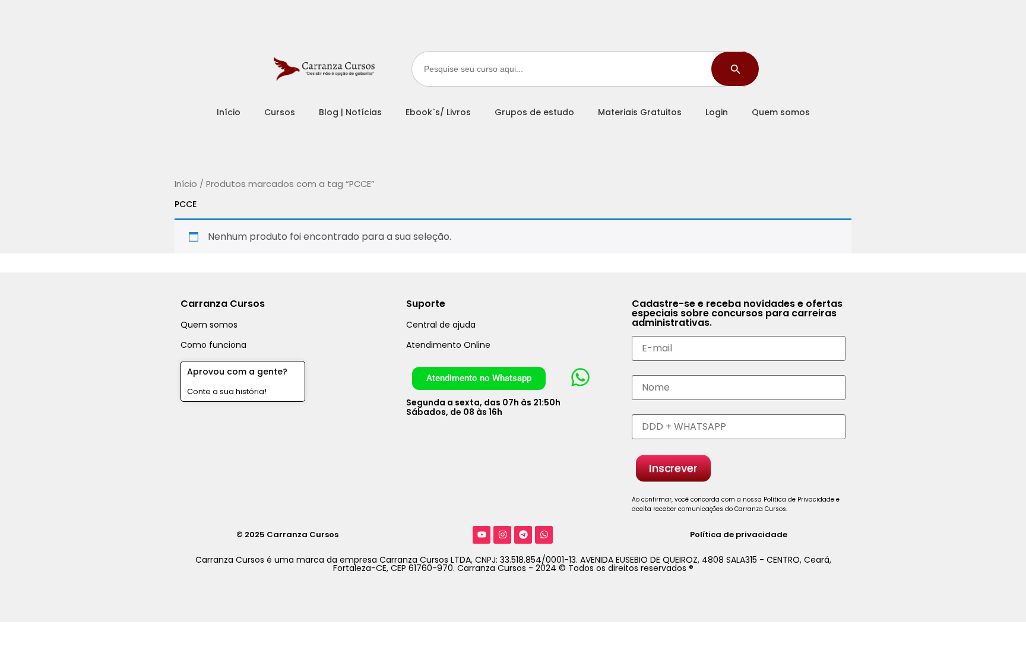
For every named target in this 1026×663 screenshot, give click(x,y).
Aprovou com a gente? (237, 372)
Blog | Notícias (350, 112)
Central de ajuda (441, 325)
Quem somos (781, 112)
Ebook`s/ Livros (438, 112)
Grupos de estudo (534, 112)
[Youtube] (481, 535)
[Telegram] (523, 535)
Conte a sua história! (227, 391)
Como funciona (213, 345)
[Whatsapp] (544, 535)
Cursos (279, 112)
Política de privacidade (738, 534)
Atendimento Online (448, 345)
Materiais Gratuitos (640, 112)
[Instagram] (502, 535)
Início (228, 112)
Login (716, 112)
